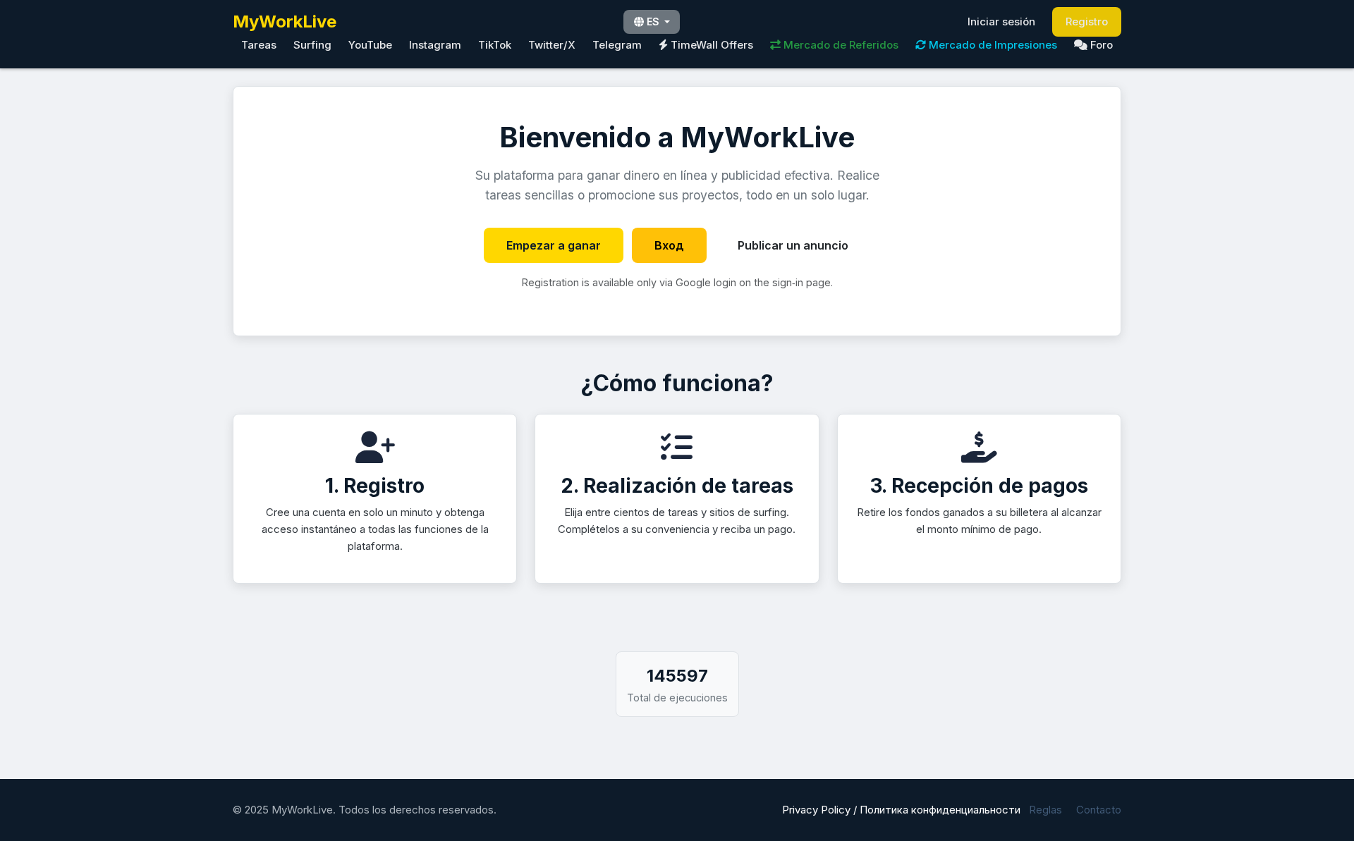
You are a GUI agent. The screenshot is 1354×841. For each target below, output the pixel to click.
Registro (1087, 21)
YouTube (370, 44)
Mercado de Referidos (839, 44)
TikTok (494, 44)
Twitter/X (551, 44)
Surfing (312, 44)
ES (653, 21)
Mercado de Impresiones (991, 44)
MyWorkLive (284, 21)
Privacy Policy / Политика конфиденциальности (901, 809)
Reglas (1045, 809)
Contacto (1098, 809)
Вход (669, 245)
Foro (1100, 44)
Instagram (435, 44)
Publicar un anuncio (793, 245)
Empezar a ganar (553, 245)
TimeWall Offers (710, 44)
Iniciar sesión (1001, 21)
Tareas (258, 44)
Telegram (617, 44)
